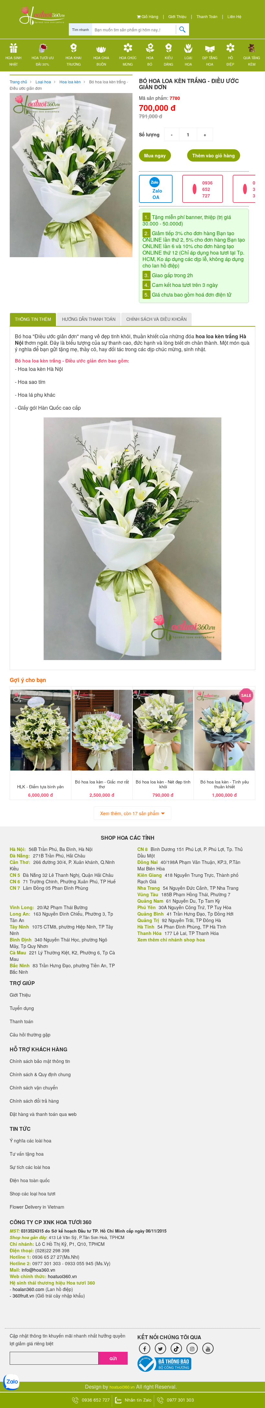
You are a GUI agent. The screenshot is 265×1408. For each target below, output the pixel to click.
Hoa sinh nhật (13, 61)
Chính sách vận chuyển (34, 1087)
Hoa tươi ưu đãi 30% (43, 61)
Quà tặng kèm (251, 61)
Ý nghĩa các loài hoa (30, 1140)
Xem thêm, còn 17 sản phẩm (129, 813)
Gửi (113, 1358)
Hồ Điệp (230, 61)
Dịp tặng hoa (209, 61)
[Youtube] (208, 1348)
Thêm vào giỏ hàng (213, 155)
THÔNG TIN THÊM (33, 319)
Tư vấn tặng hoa (27, 1154)
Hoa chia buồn (101, 61)
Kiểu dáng (168, 61)
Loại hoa (188, 61)
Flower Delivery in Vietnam (37, 1206)
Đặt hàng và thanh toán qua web (43, 1114)
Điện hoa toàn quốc (30, 1180)
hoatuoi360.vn (122, 1387)
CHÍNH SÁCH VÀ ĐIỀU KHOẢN (156, 319)
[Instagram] (192, 1348)
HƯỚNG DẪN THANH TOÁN (88, 319)
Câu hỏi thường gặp (30, 1034)
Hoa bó (150, 61)
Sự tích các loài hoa (30, 1167)
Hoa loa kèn (70, 81)
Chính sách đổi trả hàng (34, 1101)
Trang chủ (18, 81)
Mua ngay (155, 155)
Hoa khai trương (73, 61)
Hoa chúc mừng (127, 61)
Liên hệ (234, 16)
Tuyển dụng (22, 1008)
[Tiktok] (176, 1348)
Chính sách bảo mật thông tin (40, 1061)
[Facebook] (144, 1348)
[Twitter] (160, 1348)
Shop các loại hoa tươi (32, 1193)
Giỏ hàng (149, 16)
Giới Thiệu (177, 16)
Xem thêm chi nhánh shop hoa (171, 939)
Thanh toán (206, 16)
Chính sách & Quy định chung (40, 1074)
